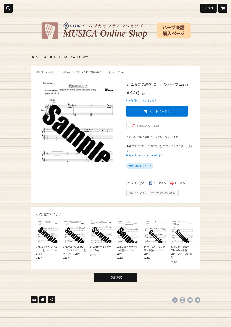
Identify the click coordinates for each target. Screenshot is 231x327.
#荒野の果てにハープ (139, 165)
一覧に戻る (115, 277)
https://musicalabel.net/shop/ (144, 155)
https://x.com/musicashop (175, 300)
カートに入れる (160, 111)
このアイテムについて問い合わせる (154, 192)
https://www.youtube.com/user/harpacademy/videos (190, 300)
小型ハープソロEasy (59, 72)
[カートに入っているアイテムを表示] (222, 8)
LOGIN (208, 8)
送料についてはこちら (144, 100)
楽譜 (77, 72)
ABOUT (50, 57)
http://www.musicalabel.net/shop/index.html (197, 300)
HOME (36, 57)
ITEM (63, 57)
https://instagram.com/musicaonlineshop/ (182, 300)
